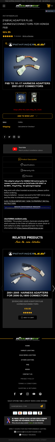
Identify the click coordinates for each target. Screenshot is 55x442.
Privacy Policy (27, 378)
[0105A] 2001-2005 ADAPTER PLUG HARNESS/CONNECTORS (27, 302)
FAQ (27, 364)
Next (53, 288)
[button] (27, 420)
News (27, 369)
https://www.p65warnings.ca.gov (30, 228)
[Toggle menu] (8, 5)
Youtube (22, 147)
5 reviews (17, 36)
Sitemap (43, 440)
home (27, 345)
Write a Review (28, 36)
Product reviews (29, 435)
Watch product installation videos (31, 150)
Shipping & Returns (27, 388)
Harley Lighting (27, 350)
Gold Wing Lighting (27, 355)
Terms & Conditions (27, 383)
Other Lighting (27, 360)
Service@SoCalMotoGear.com (28, 432)
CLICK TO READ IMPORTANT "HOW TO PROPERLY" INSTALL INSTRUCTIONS (26, 202)
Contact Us (27, 374)
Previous (1, 288)
